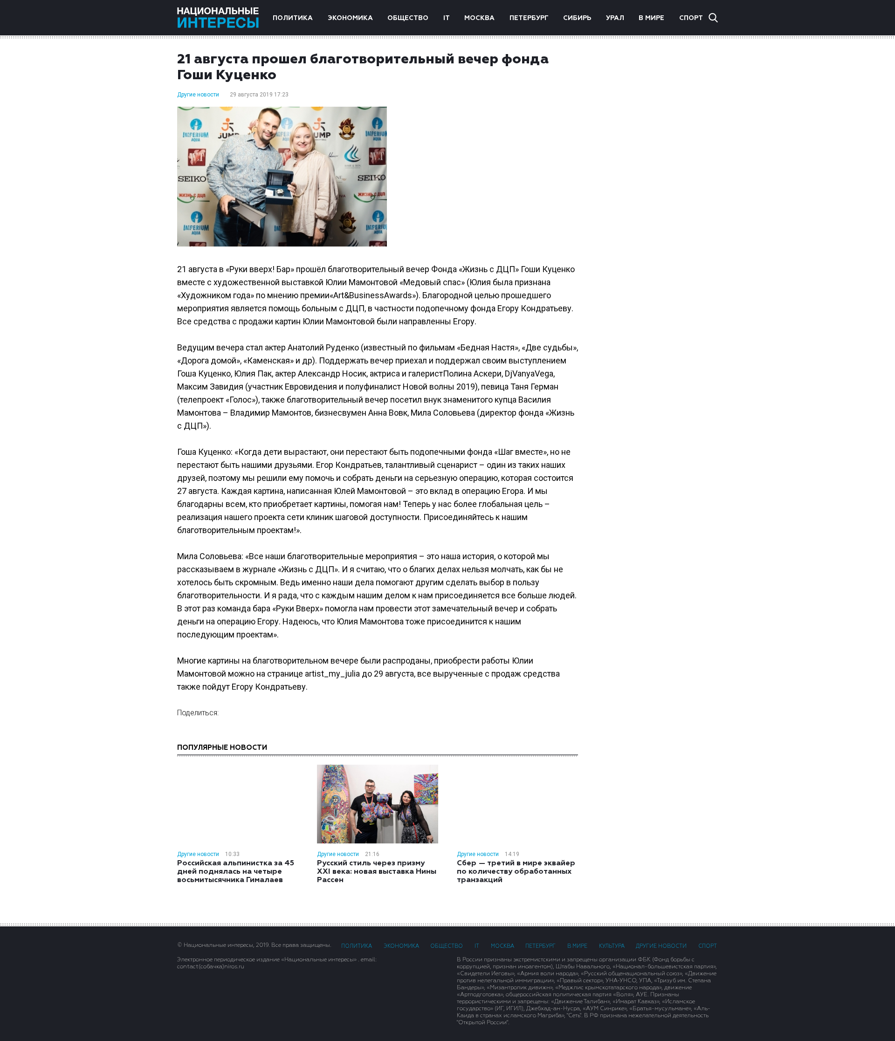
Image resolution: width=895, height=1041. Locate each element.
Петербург (529, 18)
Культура (612, 946)
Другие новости (198, 94)
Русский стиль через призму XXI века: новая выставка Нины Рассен (376, 872)
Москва (479, 18)
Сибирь (577, 18)
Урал (615, 18)
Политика (293, 18)
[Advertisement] (657, 200)
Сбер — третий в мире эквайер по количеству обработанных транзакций (516, 872)
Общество (407, 18)
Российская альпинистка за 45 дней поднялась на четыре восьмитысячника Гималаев (235, 872)
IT (446, 18)
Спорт (691, 18)
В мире (651, 18)
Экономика (350, 18)
